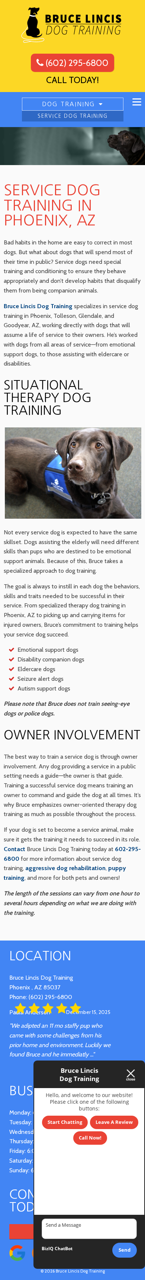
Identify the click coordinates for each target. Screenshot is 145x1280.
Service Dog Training (73, 115)
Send (124, 1249)
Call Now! (90, 1137)
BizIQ (48, 1248)
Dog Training (68, 104)
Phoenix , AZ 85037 (34, 987)
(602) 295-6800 (76, 62)
